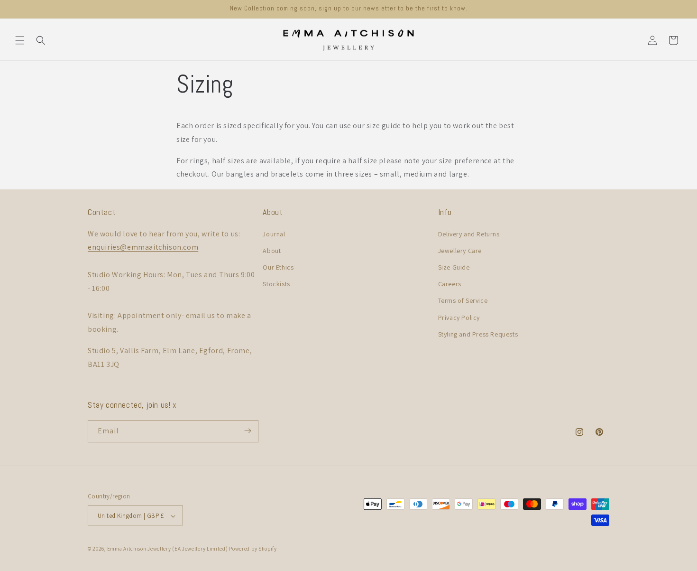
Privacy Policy (459, 317)
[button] (19, 40)
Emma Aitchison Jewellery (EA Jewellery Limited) (167, 549)
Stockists (276, 284)
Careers (449, 284)
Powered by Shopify (253, 549)
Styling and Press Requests (478, 333)
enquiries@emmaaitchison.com (143, 247)
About (272, 250)
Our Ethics (278, 266)
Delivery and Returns (469, 233)
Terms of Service (463, 300)
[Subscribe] (247, 431)
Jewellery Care (460, 250)
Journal (274, 233)
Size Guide (454, 266)
